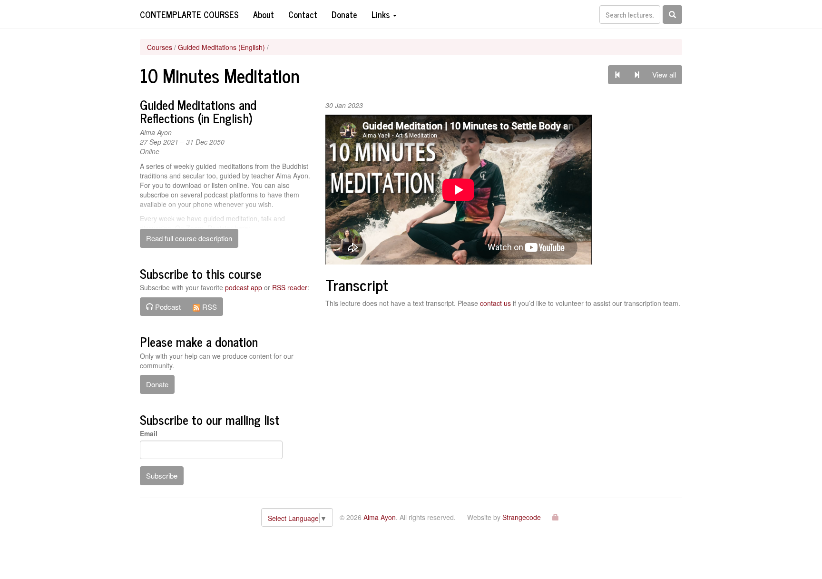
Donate (344, 14)
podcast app (243, 287)
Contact (302, 14)
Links (382, 14)
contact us (495, 303)
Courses (159, 47)
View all (664, 74)
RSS (208, 307)
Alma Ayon (379, 517)
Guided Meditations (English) (221, 47)
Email (148, 433)
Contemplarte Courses (189, 14)
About (263, 14)
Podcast (167, 307)
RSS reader (289, 287)
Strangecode (521, 517)
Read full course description (189, 238)
